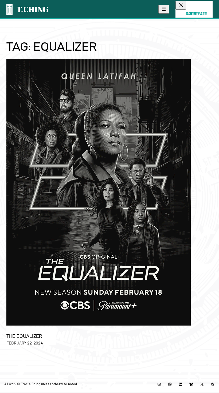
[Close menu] (180, 5)
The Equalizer (24, 336)
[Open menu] (163, 9)
